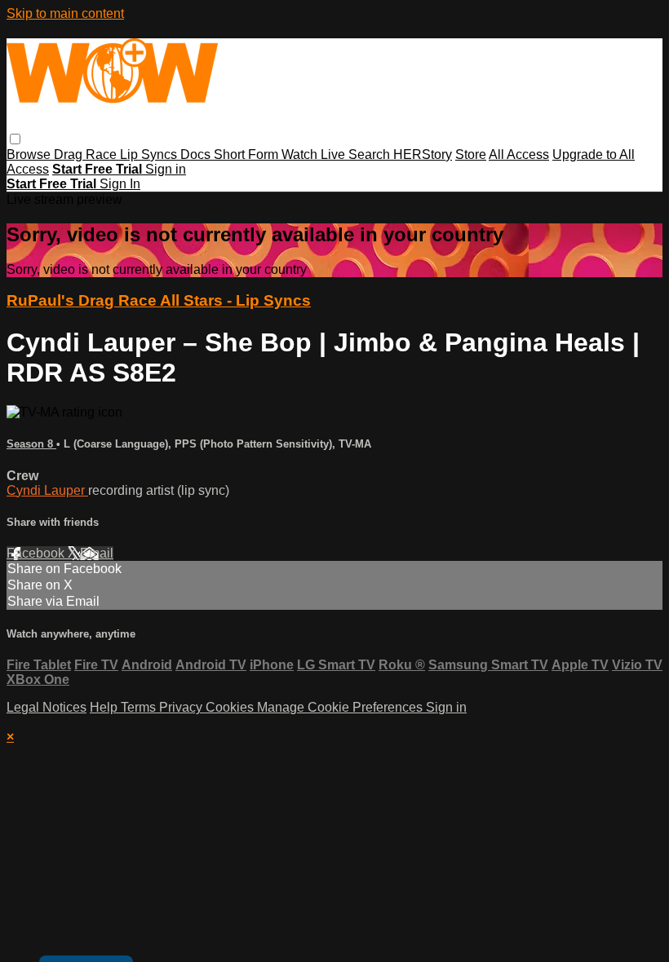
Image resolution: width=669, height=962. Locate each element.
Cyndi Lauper (47, 490)
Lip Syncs (150, 154)
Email (96, 553)
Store (470, 154)
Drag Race (87, 154)
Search (370, 154)
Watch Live (314, 154)
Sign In (120, 184)
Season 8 (31, 444)
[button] (15, 139)
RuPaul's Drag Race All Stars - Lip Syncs (159, 300)
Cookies (231, 707)
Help (105, 707)
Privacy (182, 707)
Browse (30, 154)
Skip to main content (65, 13)
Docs (197, 154)
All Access (519, 154)
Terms (140, 707)
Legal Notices (46, 707)
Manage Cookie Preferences (341, 707)
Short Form (247, 154)
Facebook (37, 553)
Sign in (165, 169)
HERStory (422, 154)
